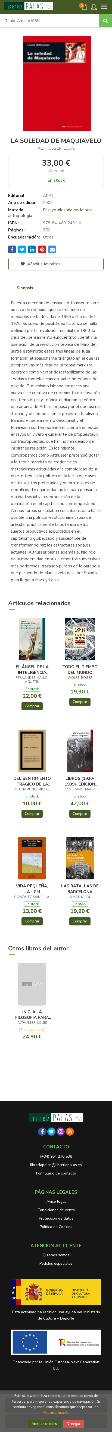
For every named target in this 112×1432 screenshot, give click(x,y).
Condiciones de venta (56, 1210)
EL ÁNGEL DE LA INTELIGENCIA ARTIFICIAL (32, 669)
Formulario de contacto (56, 1173)
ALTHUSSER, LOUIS (56, 148)
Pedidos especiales (56, 1263)
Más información (56, 1412)
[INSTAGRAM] (61, 1132)
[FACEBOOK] (42, 1132)
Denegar (73, 1423)
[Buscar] (105, 20)
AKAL (48, 195)
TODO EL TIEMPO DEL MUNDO (80, 669)
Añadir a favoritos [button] (43, 264)
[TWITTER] (51, 1132)
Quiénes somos (56, 1255)
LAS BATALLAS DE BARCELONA (80, 888)
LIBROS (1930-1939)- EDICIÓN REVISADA (80, 781)
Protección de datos (56, 1218)
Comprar (32, 706)
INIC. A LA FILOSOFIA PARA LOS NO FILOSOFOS (32, 1014)
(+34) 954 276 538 (56, 1156)
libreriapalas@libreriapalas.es (56, 1164)
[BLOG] (70, 1132)
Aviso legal (56, 1201)
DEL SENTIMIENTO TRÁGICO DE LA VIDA (32, 781)
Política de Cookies (56, 1226)
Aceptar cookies (44, 1423)
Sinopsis (25, 288)
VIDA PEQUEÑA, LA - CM (32, 888)
